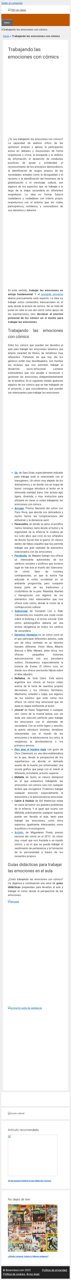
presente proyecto (52, 294)
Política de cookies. (14, 1274)
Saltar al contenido (12, 3)
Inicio (6, 36)
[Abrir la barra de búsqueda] (4, 16)
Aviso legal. (33, 1274)
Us (16, 472)
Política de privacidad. (54, 1270)
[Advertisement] (35, 99)
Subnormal (21, 611)
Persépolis (21, 555)
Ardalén (19, 832)
